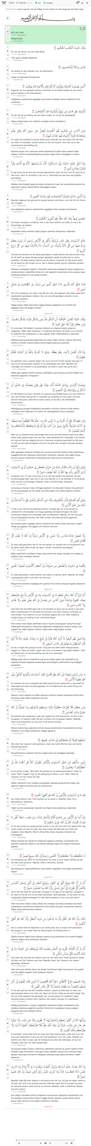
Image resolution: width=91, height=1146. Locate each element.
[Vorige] (41, 1143)
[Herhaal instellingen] (66, 1143)
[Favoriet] (8, 40)
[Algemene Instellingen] (71, 1143)
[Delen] (8, 35)
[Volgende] (50, 1143)
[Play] (8, 18)
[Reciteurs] (19, 1143)
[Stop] (8, 31)
